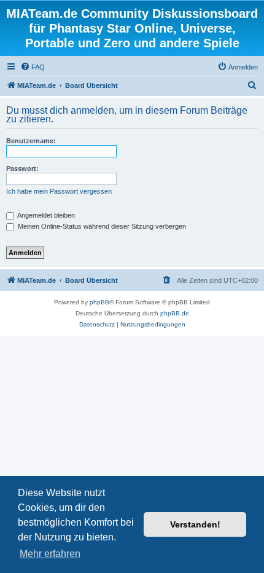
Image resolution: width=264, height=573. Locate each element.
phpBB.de (174, 313)
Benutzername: (31, 140)
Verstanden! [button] (195, 524)
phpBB (99, 302)
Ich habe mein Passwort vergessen (59, 191)
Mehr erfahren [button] (50, 553)
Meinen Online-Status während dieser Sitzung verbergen (101, 226)
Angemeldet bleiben (45, 215)
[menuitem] (32, 67)
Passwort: (22, 168)
